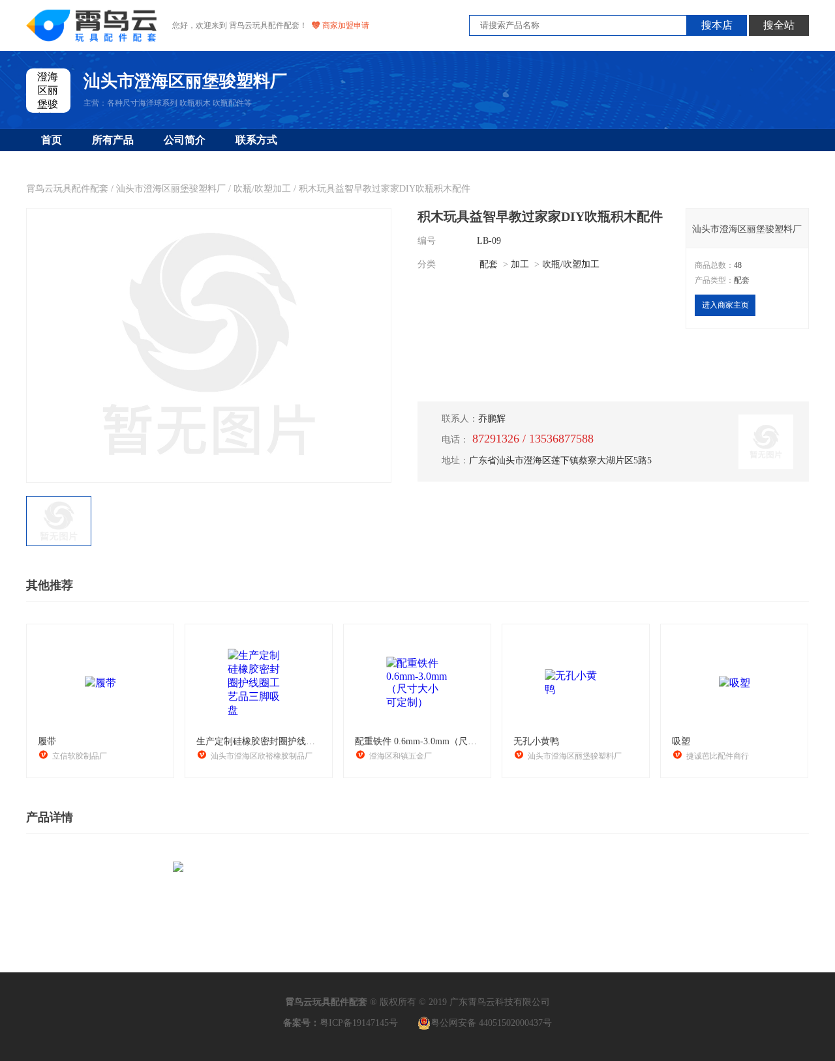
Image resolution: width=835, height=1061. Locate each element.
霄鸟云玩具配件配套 (67, 189)
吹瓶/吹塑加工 (262, 189)
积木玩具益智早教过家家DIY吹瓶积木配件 (384, 189)
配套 (488, 264)
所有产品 (113, 139)
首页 (51, 139)
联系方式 (256, 139)
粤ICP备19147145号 (359, 1023)
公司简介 (184, 139)
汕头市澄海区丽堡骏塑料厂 (171, 189)
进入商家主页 (725, 305)
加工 (520, 264)
